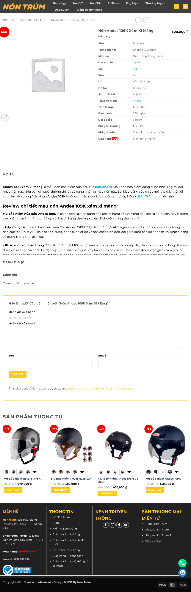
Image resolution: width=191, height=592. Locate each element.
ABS (136, 68)
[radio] (6, 472)
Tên (11, 355)
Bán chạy (59, 3)
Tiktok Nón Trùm (156, 523)
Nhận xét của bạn (22, 323)
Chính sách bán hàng (66, 534)
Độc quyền (62, 9)
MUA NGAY (13, 490)
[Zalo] (182, 573)
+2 (34, 472)
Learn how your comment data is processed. (101, 388)
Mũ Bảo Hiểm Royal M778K (22, 478)
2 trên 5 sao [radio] (15, 317)
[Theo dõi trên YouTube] (126, 525)
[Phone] (182, 563)
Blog (56, 523)
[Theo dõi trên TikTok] (119, 525)
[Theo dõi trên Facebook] (106, 525)
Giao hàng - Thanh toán (68, 556)
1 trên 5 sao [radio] (10, 317)
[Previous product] (146, 20)
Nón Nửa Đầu (53, 20)
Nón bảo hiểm (31, 20)
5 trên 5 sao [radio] (29, 317)
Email (102, 355)
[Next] (188, 463)
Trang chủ (10, 20)
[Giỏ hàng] (185, 6)
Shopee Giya (153, 541)
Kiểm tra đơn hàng (90, 9)
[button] (176, 6)
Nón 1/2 (78, 3)
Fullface (113, 3)
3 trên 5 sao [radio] (19, 317)
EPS (135, 75)
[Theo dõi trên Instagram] (112, 525)
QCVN (137, 62)
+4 (176, 472)
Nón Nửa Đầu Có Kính (81, 20)
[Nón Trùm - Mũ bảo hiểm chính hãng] (24, 6)
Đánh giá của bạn (22, 312)
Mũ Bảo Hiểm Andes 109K (163, 478)
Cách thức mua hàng (66, 550)
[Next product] (138, 20)
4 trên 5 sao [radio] (24, 317)
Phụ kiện (132, 3)
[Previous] (3, 463)
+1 (129, 472)
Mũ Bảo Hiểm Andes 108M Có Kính (118, 480)
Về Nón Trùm (61, 517)
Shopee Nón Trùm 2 (158, 535)
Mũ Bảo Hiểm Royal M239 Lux (71, 478)
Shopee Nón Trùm (157, 529)
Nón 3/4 (95, 3)
